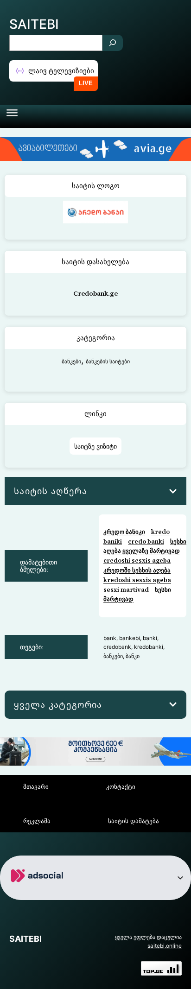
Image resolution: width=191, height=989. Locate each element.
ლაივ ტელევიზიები (61, 70)
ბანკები (71, 361)
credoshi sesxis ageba (137, 560)
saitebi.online (164, 945)
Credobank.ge (95, 293)
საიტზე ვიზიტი (95, 446)
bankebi (129, 637)
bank (109, 637)
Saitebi (34, 24)
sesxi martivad (126, 590)
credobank (117, 646)
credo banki (146, 541)
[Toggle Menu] (12, 116)
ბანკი (133, 656)
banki (150, 637)
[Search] (112, 43)
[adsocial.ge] (38, 892)
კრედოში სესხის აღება (137, 570)
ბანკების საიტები (108, 361)
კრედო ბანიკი (124, 532)
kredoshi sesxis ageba (137, 580)
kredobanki (148, 646)
